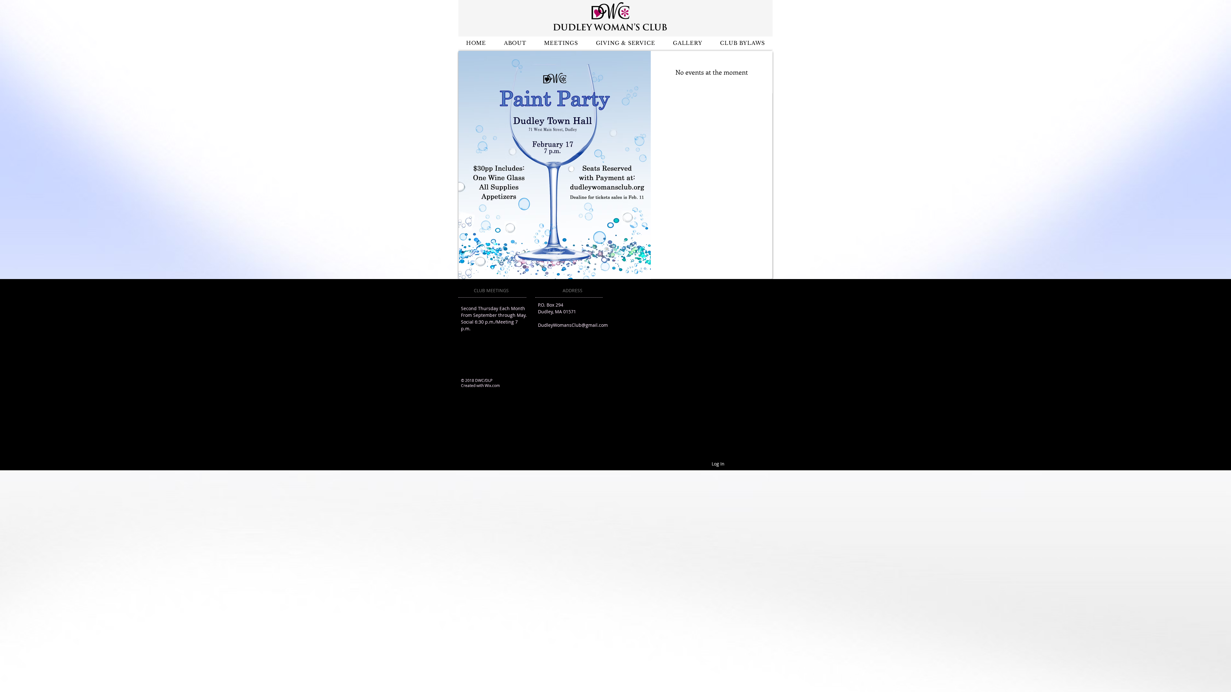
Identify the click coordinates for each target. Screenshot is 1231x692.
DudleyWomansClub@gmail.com (573, 325)
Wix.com (492, 385)
